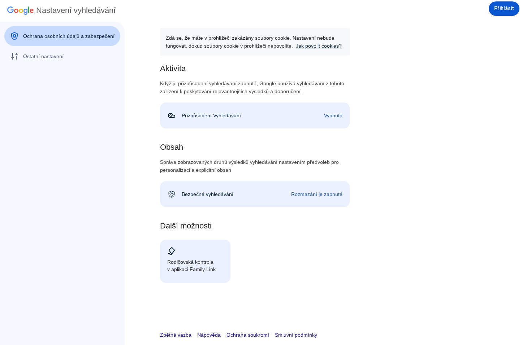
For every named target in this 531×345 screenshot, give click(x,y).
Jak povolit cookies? (319, 46)
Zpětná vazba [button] (175, 335)
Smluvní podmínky (296, 335)
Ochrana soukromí (247, 335)
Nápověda (209, 335)
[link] (255, 115)
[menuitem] (62, 36)
